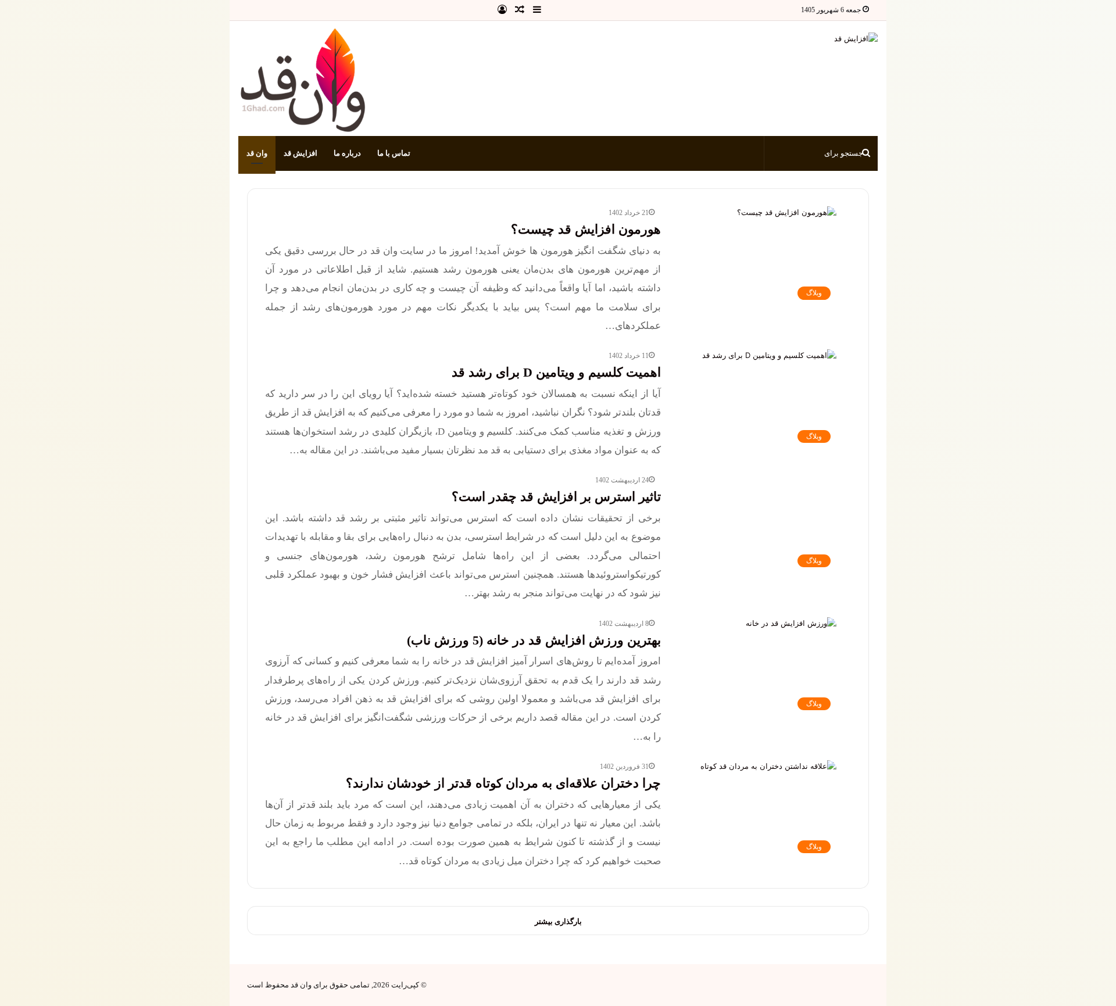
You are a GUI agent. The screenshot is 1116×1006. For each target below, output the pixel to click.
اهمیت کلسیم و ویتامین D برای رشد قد (556, 372)
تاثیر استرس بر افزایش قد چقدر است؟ (556, 496)
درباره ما (347, 153)
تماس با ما (393, 153)
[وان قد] (304, 81)
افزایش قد (300, 153)
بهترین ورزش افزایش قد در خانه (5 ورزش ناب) (534, 640)
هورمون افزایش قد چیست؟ (586, 229)
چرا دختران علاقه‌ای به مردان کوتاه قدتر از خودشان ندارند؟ (503, 783)
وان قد (256, 153)
